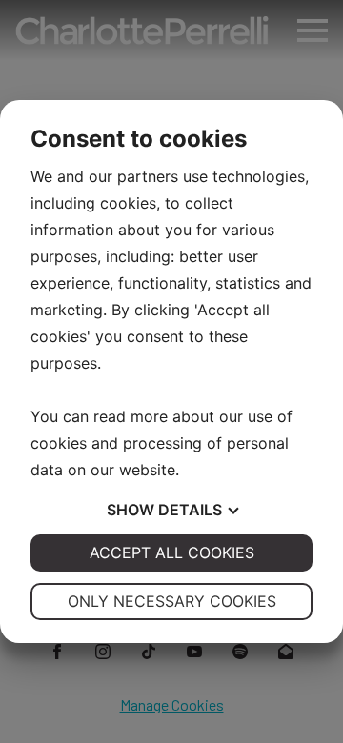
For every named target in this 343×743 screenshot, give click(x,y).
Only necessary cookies (172, 601)
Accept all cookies (172, 552)
